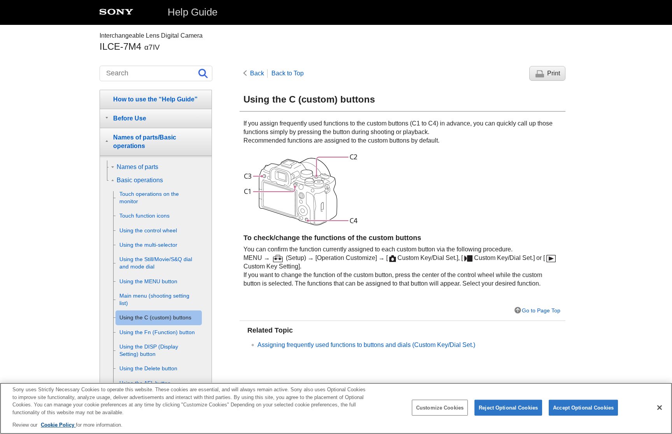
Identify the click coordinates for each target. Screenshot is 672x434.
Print (553, 73)
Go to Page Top (541, 310)
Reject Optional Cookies (508, 408)
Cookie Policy (58, 425)
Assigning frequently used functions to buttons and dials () (366, 345)
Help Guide (192, 12)
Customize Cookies (440, 408)
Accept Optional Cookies (583, 408)
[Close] (659, 407)
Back (257, 73)
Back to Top (287, 73)
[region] (336, 408)
